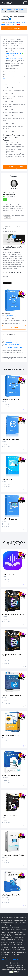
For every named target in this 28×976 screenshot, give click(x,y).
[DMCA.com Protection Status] (14, 971)
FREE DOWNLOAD (15, 28)
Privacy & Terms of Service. (16, 956)
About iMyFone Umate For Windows (13, 347)
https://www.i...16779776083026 (14, 58)
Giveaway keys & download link (12, 339)
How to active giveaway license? (13, 344)
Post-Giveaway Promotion (11, 342)
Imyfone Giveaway (20, 22)
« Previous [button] (10, 166)
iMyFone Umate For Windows (8, 24)
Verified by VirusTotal (10, 55)
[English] (16, 24)
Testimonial (8, 340)
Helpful (8, 217)
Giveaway (12, 22)
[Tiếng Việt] (18, 24)
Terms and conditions (10, 345)
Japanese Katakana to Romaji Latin (10, 959)
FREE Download (14, 327)
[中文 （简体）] (19, 24)
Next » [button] (22, 166)
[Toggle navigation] (25, 2)
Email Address (7, 276)
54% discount (6, 79)
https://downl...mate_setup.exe (13, 53)
